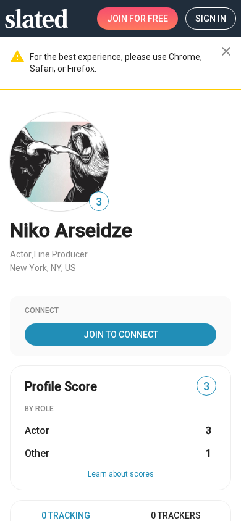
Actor (21, 254)
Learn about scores (121, 474)
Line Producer (61, 254)
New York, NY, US (43, 268)
